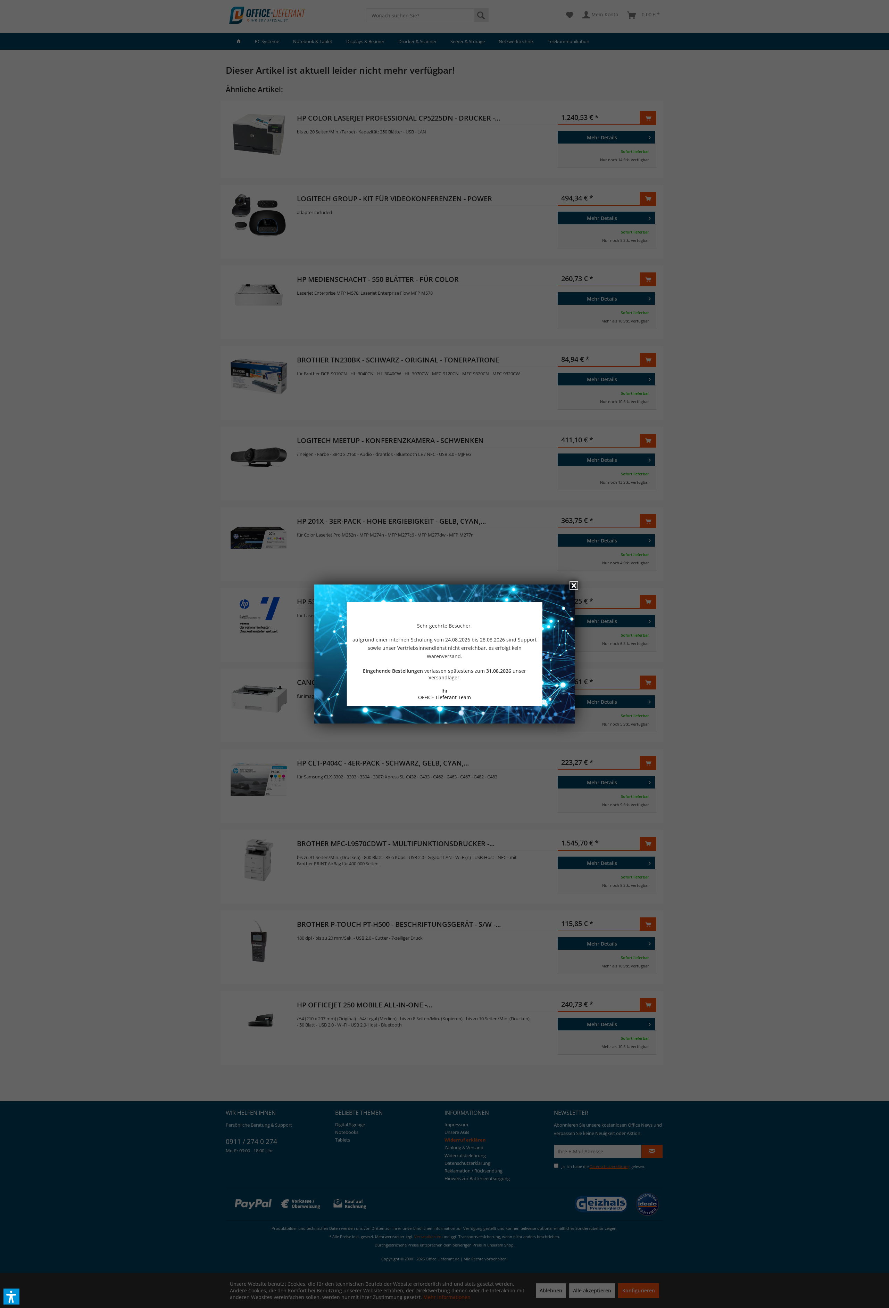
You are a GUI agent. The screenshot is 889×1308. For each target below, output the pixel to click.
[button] (11, 1297)
